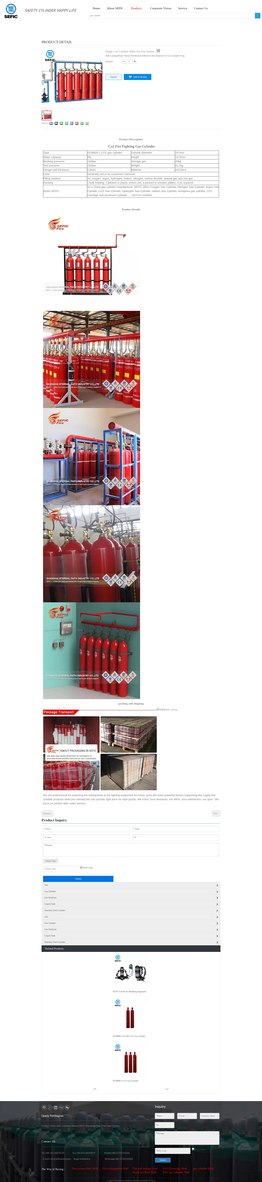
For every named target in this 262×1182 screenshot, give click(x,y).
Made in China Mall (144, 1172)
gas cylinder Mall (203, 1168)
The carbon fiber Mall (85, 1168)
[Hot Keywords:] (257, 15)
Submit (78, 879)
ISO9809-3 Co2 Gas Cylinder (125, 1081)
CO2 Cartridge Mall (175, 1168)
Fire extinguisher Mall (115, 1168)
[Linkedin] (55, 1107)
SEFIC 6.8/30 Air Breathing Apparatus (129, 991)
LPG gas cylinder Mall (176, 1172)
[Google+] (49, 1107)
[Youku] (61, 1107)
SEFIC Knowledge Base (89, 1126)
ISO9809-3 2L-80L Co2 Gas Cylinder (129, 1036)
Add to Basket (140, 77)
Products (45, 1126)
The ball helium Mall (145, 1168)
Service (116, 1126)
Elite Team (106, 1126)
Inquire (113, 77)
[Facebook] (44, 1107)
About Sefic (55, 1126)
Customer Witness (70, 1126)
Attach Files (50, 861)
